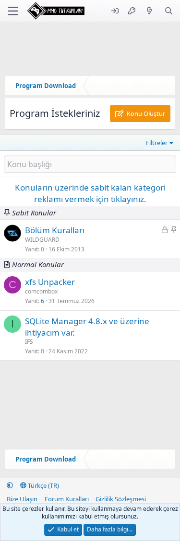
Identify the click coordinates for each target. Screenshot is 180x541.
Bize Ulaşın (22, 499)
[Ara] (168, 11)
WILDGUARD (42, 240)
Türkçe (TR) (42, 485)
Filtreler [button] (157, 142)
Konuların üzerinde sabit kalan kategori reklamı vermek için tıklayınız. (90, 193)
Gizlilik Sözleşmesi (121, 499)
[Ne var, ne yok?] (149, 11)
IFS (29, 342)
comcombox (41, 291)
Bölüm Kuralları (54, 230)
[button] (10, 485)
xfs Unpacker (50, 281)
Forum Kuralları (67, 499)
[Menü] (13, 11)
